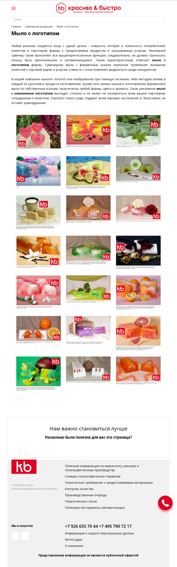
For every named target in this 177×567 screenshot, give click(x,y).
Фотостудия (73, 539)
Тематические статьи (81, 501)
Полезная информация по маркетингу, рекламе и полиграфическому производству (102, 468)
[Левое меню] (13, 8)
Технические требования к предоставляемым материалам (109, 482)
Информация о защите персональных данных (99, 533)
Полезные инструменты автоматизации (95, 508)
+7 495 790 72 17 (115, 526)
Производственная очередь (86, 495)
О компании (74, 546)
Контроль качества (79, 489)
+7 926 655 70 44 (81, 526)
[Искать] (162, 19)
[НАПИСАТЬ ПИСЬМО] (165, 503)
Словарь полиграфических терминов (92, 476)
